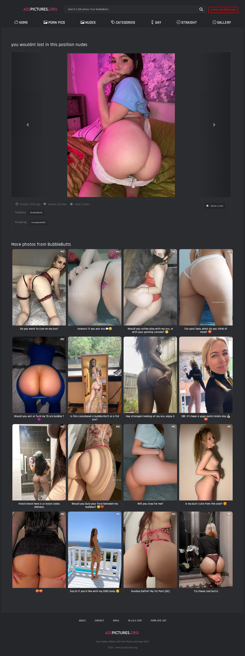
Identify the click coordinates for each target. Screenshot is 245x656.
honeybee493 (38, 222)
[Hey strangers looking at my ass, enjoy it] (150, 375)
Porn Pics (56, 22)
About (82, 620)
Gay (158, 22)
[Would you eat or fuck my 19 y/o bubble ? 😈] (39, 375)
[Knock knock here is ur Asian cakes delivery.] (39, 462)
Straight (189, 22)
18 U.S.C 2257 (135, 620)
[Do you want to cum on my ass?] (39, 287)
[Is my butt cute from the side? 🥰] (206, 462)
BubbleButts (36, 212)
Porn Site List (158, 620)
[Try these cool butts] (206, 550)
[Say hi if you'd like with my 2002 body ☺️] (94, 550)
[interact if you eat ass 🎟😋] (94, 287)
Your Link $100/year (223, 9)
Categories (125, 22)
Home (23, 22)
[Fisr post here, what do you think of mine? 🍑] (206, 287)
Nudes (90, 22)
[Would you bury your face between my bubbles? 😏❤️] (94, 462)
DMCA (116, 620)
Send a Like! (216, 206)
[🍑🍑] (39, 550)
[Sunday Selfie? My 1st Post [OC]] (150, 550)
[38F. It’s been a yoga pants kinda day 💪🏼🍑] (206, 375)
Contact (99, 620)
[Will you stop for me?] (150, 462)
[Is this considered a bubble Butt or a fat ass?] (94, 375)
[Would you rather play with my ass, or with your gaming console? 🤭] (150, 287)
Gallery (224, 22)
